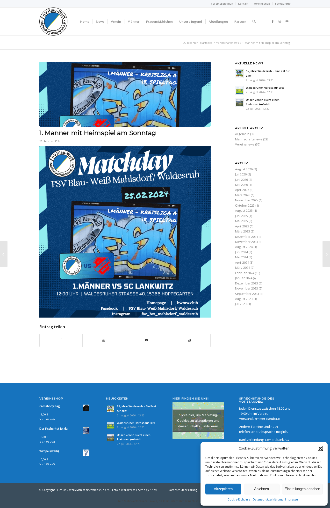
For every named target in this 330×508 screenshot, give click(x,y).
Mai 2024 (241, 257)
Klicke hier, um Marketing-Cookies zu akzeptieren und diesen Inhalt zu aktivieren (198, 420)
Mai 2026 (241, 184)
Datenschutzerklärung (268, 499)
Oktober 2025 (245, 205)
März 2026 (242, 195)
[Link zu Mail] (287, 21)
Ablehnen (261, 489)
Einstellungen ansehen (302, 489)
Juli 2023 (241, 304)
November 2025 (246, 200)
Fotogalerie (283, 3)
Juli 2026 (241, 174)
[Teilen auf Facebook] (61, 340)
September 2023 (247, 293)
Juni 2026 (241, 179)
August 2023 (244, 299)
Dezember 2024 (246, 236)
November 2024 (246, 241)
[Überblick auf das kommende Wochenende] (326, 254)
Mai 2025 (241, 221)
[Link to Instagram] (189, 340)
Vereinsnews (244, 144)
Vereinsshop (261, 3)
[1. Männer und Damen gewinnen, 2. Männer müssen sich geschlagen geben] (3, 254)
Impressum (293, 499)
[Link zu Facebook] (272, 21)
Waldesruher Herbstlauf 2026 (265, 87)
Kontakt (243, 3)
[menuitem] (222, 3)
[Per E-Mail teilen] (146, 340)
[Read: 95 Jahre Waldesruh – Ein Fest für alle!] (239, 73)
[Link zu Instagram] (279, 21)
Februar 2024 (244, 273)
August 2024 (244, 247)
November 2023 (246, 288)
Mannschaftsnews (248, 139)
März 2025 (242, 231)
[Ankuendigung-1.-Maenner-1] (125, 94)
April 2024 (242, 262)
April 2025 (242, 226)
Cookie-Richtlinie (239, 499)
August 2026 (244, 169)
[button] (320, 448)
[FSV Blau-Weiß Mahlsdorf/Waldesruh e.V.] (53, 21)
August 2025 (244, 210)
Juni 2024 (241, 252)
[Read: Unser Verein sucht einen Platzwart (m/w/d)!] (239, 102)
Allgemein (242, 134)
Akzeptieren (223, 489)
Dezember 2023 (246, 283)
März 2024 (242, 267)
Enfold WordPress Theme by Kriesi (134, 490)
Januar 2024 (243, 278)
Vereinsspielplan (222, 3)
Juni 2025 (241, 216)
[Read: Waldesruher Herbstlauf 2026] (239, 90)
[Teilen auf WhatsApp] (104, 340)
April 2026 (242, 190)
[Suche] (254, 21)
